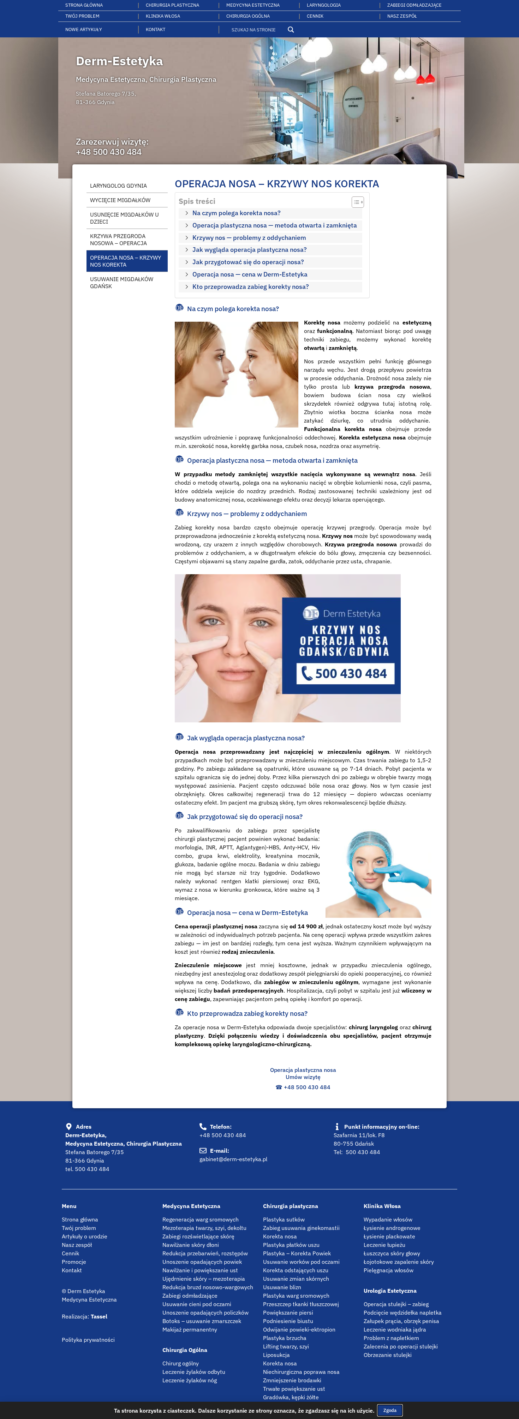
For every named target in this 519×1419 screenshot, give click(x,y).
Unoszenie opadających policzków (205, 1312)
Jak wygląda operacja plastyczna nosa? (249, 249)
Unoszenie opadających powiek (202, 1261)
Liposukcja (276, 1354)
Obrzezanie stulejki (388, 1354)
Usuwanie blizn (282, 1287)
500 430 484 (92, 1168)
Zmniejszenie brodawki (292, 1380)
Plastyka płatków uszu (291, 1244)
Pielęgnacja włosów (388, 1270)
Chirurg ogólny (180, 1363)
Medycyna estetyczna (253, 5)
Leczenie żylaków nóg (189, 1380)
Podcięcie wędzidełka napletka (403, 1312)
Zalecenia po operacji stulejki (401, 1346)
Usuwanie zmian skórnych (296, 1278)
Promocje (74, 1261)
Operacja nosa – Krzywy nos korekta (125, 261)
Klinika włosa (163, 16)
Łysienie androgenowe (392, 1227)
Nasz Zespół (402, 16)
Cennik (315, 16)
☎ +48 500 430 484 (302, 1087)
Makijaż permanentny (189, 1329)
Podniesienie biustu (288, 1320)
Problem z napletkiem (391, 1337)
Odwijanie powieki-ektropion (299, 1329)
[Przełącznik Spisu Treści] (354, 202)
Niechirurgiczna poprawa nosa (301, 1371)
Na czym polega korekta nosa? (236, 213)
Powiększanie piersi (288, 1312)
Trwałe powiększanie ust (294, 1388)
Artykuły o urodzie (84, 1236)
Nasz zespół (77, 1244)
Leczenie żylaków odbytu (193, 1371)
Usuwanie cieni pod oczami (196, 1304)
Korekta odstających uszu (295, 1270)
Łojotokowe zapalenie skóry (399, 1261)
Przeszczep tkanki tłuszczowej (301, 1304)
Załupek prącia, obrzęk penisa (401, 1320)
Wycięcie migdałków (120, 200)
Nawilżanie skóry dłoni (190, 1244)
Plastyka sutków (284, 1219)
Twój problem (82, 16)
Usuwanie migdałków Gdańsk (121, 282)
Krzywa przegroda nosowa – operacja (118, 239)
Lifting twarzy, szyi (286, 1346)
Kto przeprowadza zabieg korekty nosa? (250, 287)
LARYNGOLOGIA (324, 5)
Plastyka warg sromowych (296, 1295)
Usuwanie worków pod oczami (301, 1261)
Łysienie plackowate (389, 1236)
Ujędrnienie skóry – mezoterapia (203, 1278)
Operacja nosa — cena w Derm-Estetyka (250, 274)
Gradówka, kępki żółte (291, 1397)
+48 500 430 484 (109, 151)
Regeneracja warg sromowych (200, 1219)
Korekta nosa (280, 1236)
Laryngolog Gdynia (118, 185)
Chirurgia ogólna (248, 16)
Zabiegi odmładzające (414, 5)
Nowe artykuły (83, 29)
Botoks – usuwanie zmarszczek (201, 1320)
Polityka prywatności (88, 1339)
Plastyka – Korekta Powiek (297, 1253)
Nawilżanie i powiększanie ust (200, 1270)
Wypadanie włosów (388, 1219)
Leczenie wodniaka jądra (395, 1329)
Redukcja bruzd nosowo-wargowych (207, 1287)
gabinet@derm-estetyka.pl (233, 1159)
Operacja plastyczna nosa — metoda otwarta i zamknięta (274, 225)
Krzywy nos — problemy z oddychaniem (249, 238)
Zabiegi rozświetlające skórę (198, 1236)
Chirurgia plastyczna (172, 5)
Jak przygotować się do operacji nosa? (248, 262)
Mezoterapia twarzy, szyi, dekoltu (204, 1227)
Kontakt (155, 29)
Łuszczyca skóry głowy (392, 1253)
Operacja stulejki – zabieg (396, 1304)
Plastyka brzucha (284, 1337)
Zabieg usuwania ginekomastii (301, 1227)
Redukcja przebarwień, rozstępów (205, 1253)
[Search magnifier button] (291, 30)
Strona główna (84, 5)
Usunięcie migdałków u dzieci (124, 218)
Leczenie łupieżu (384, 1244)
